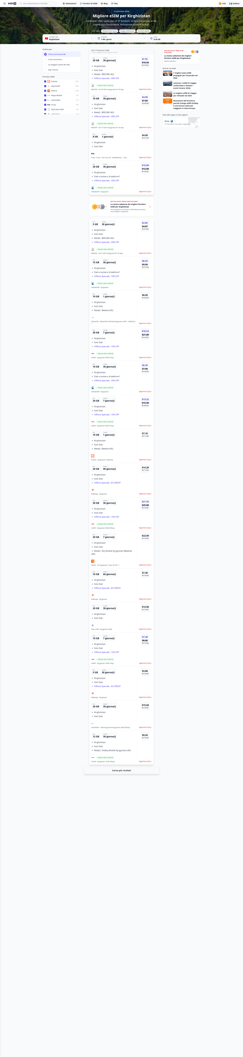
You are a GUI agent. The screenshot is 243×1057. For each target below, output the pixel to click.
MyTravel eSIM (57, 109)
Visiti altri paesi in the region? (175, 115)
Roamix (54, 81)
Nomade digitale (143, 31)
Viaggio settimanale (127, 31)
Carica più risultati (121, 770)
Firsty (53, 105)
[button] (121, 74)
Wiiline (54, 91)
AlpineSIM (55, 86)
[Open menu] (4, 3)
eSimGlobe (55, 100)
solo (73, 81)
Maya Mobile (56, 95)
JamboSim (55, 114)
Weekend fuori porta (109, 31)
